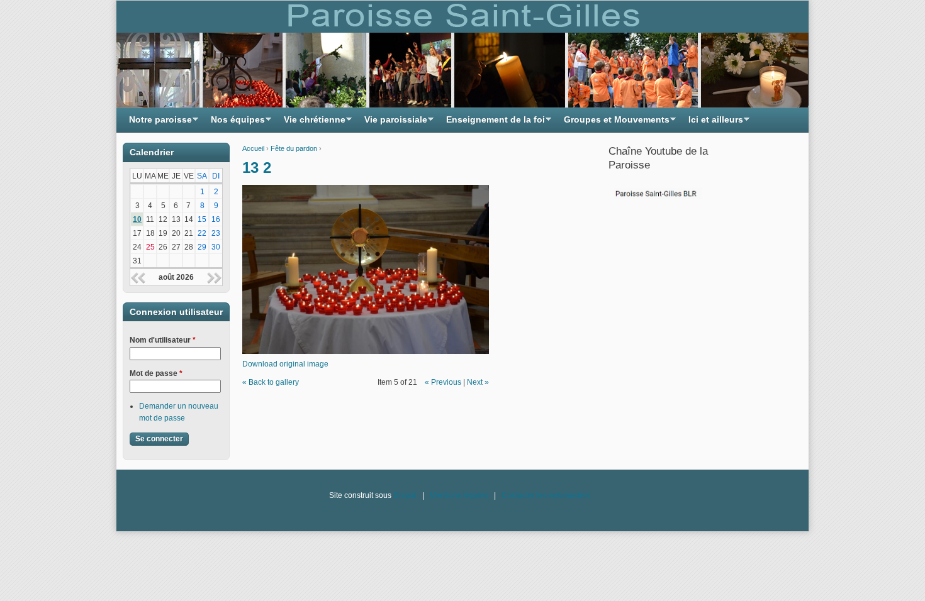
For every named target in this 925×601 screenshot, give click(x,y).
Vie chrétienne (311, 122)
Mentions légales (459, 495)
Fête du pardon (294, 148)
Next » (478, 382)
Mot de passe (156, 373)
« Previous (443, 382)
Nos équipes (235, 122)
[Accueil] (462, 54)
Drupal (405, 495)
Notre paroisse (157, 122)
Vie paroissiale (392, 122)
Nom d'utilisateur (163, 340)
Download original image (285, 364)
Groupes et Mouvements (614, 122)
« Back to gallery (270, 382)
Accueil (253, 148)
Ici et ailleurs (712, 122)
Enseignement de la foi (492, 122)
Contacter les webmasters (546, 495)
